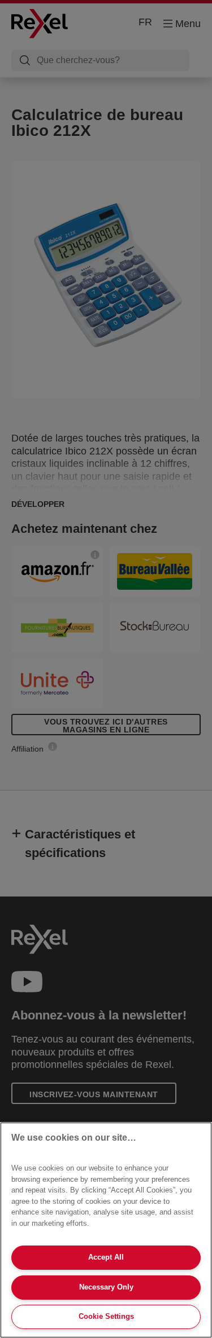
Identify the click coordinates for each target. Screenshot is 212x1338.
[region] (106, 1230)
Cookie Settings (106, 1316)
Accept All (106, 1257)
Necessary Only (106, 1287)
